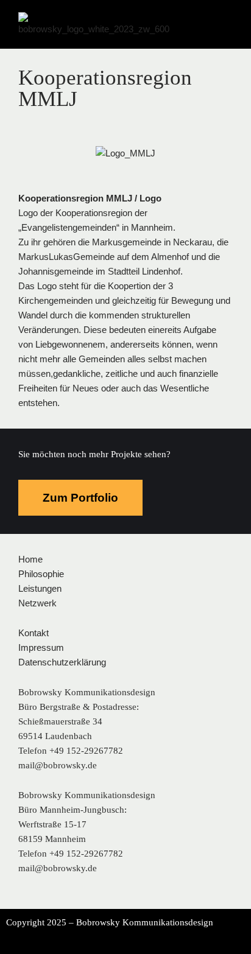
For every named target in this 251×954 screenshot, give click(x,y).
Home (30, 559)
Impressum (41, 647)
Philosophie (41, 574)
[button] (241, 11)
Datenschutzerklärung (62, 662)
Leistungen (40, 588)
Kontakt (33, 633)
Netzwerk (37, 603)
